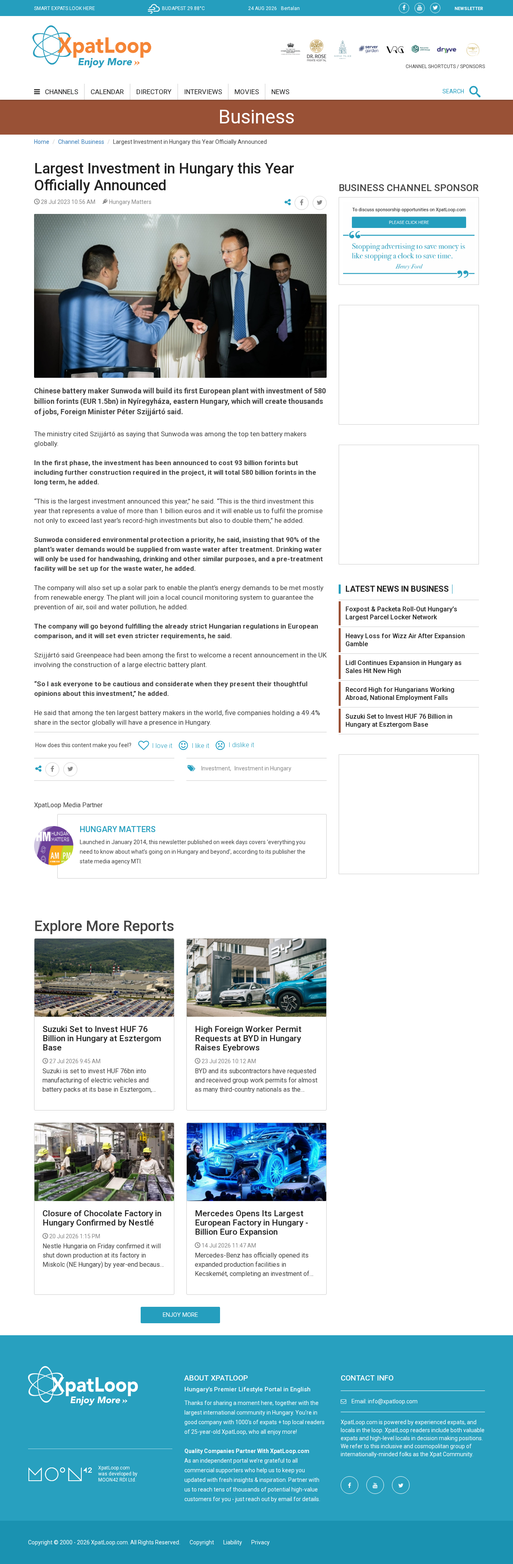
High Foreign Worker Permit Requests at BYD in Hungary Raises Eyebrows (248, 1038)
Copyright (202, 1542)
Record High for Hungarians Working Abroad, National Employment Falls (399, 693)
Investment (215, 768)
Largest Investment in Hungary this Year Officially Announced (164, 177)
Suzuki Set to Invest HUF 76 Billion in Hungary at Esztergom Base (101, 1038)
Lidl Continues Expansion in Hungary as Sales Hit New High (403, 667)
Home (41, 142)
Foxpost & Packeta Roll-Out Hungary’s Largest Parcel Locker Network (401, 613)
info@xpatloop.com (393, 1401)
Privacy (260, 1542)
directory (154, 92)
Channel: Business (81, 142)
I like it (200, 746)
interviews (203, 92)
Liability (232, 1542)
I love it (162, 746)
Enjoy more (180, 1314)
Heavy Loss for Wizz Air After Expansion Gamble (405, 640)
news (280, 92)
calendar (107, 92)
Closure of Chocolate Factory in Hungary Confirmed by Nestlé (102, 1218)
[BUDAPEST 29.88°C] (178, 14)
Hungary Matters (118, 829)
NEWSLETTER (468, 8)
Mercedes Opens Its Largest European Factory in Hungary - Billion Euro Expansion (251, 1223)
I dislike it (241, 745)
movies (246, 92)
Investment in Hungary (262, 768)
